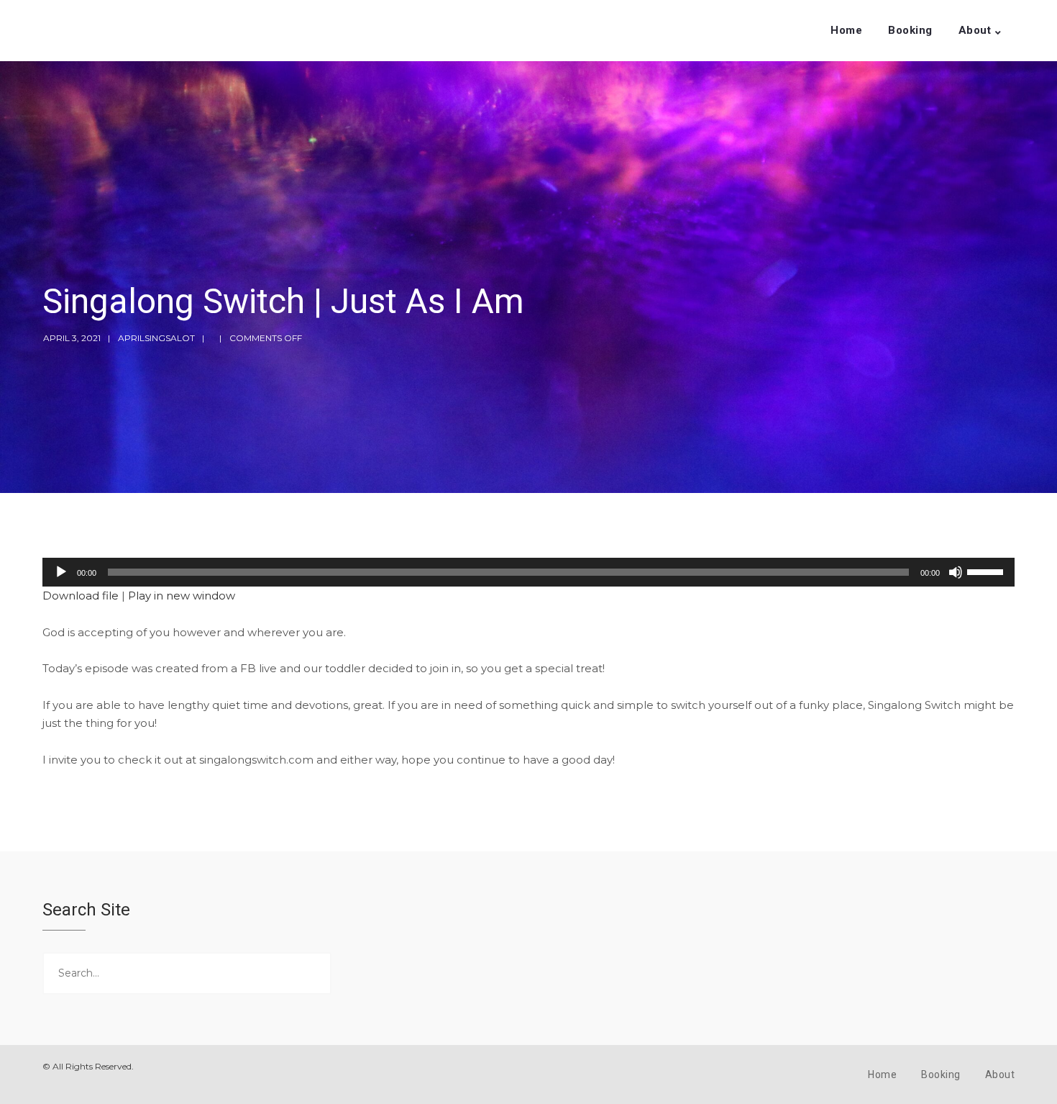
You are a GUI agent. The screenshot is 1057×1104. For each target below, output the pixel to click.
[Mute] (955, 572)
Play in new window (181, 595)
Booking (910, 30)
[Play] (61, 572)
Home (846, 30)
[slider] (987, 571)
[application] (528, 572)
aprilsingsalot (156, 337)
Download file (80, 595)
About (975, 30)
